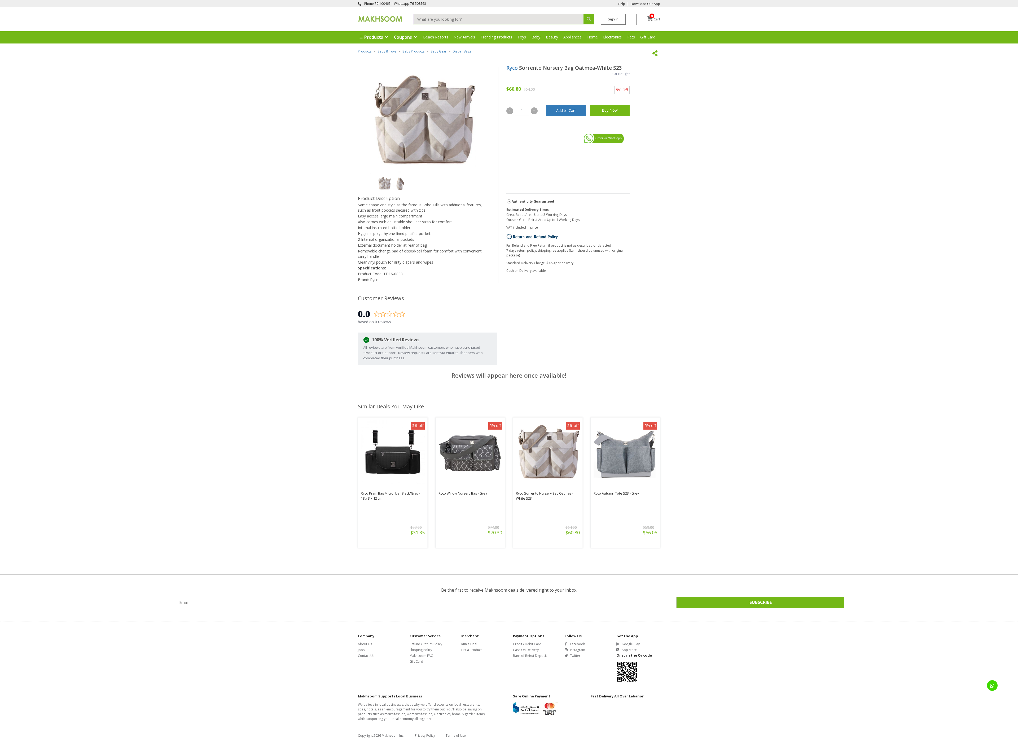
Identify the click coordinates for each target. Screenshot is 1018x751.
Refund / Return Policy (426, 644)
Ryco (512, 67)
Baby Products (413, 51)
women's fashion (419, 714)
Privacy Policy (425, 735)
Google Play (631, 644)
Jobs (361, 650)
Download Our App (645, 4)
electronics (442, 714)
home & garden (464, 714)
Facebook (577, 644)
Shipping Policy (421, 650)
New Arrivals (464, 37)
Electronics (612, 37)
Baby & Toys (387, 51)
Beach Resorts (435, 37)
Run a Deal (469, 644)
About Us (365, 644)
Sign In (613, 19)
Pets (631, 37)
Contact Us (366, 655)
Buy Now (610, 110)
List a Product (471, 650)
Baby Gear (438, 51)
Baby (536, 37)
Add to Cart (566, 110)
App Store (629, 650)
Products (364, 51)
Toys (521, 37)
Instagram (577, 650)
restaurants (470, 704)
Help (621, 4)
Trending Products (496, 37)
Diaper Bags (462, 51)
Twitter (575, 655)
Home (592, 37)
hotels (371, 709)
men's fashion (394, 714)
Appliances (572, 37)
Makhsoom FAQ (421, 655)
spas (361, 709)
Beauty (552, 37)
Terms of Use (456, 735)
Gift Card (647, 37)
